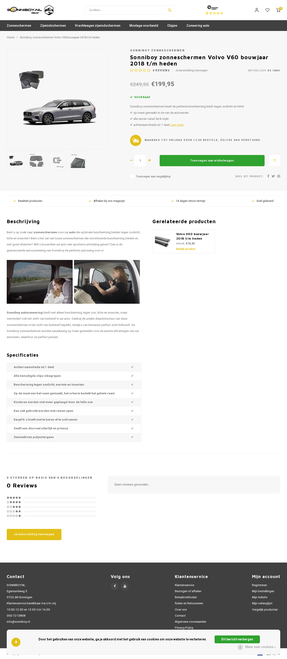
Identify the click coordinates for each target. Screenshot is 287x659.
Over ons (181, 609)
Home (11, 37)
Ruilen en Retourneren (189, 603)
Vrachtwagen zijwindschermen (97, 25)
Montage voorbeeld (143, 25)
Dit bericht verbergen (237, 639)
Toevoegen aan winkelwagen (212, 160)
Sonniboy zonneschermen (157, 50)
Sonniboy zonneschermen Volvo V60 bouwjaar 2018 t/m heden (60, 37)
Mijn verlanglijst (262, 603)
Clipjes (172, 25)
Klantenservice (184, 585)
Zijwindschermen (53, 25)
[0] (278, 10)
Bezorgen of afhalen (188, 591)
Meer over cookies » (260, 647)
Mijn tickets (259, 597)
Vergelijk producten (265, 609)
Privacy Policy (184, 628)
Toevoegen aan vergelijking (153, 177)
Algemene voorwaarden (190, 622)
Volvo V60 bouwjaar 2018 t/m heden (192, 236)
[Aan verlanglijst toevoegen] (274, 160)
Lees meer (177, 125)
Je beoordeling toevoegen (191, 70)
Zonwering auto (197, 25)
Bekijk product (185, 249)
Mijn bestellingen (263, 591)
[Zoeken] (169, 10)
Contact (180, 615)
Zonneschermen (19, 25)
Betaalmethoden (186, 597)
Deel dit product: (249, 176)
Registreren (259, 585)
